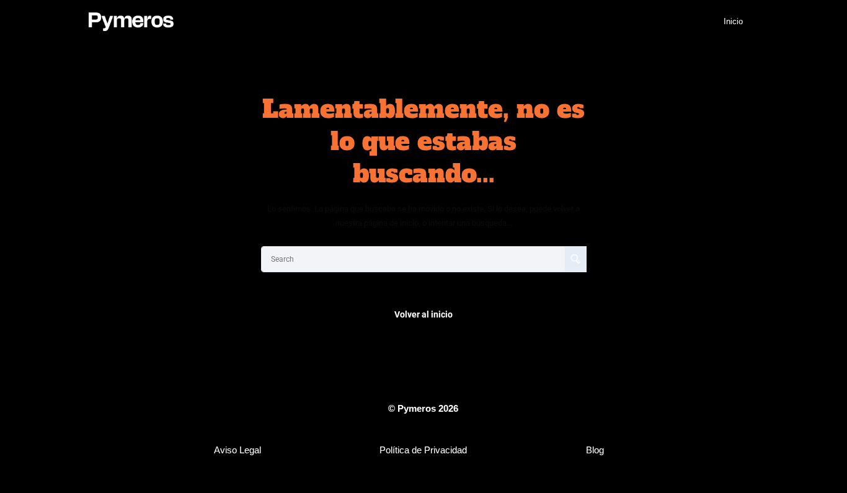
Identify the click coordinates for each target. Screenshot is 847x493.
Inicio (733, 21)
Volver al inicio (423, 314)
